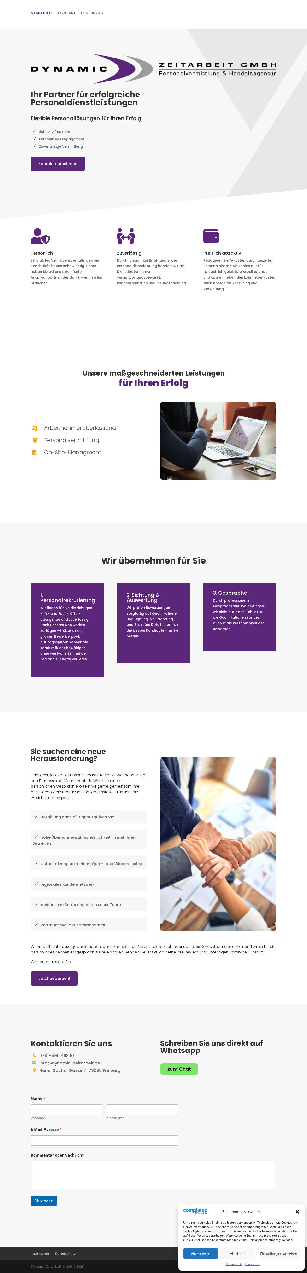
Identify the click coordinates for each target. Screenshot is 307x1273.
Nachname (115, 1118)
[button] (297, 1211)
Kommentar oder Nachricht (57, 1155)
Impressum (252, 1264)
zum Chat (179, 1069)
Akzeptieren (200, 1253)
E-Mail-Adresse (46, 1129)
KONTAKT (67, 13)
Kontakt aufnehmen (57, 164)
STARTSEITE (42, 13)
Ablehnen (238, 1253)
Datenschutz (234, 1264)
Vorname (38, 1118)
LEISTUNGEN (92, 13)
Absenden (43, 1200)
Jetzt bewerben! (54, 978)
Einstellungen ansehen (278, 1253)
